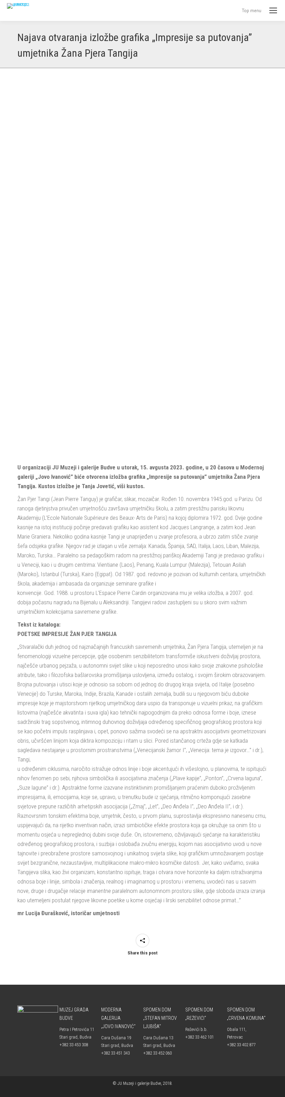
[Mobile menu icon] (273, 10)
